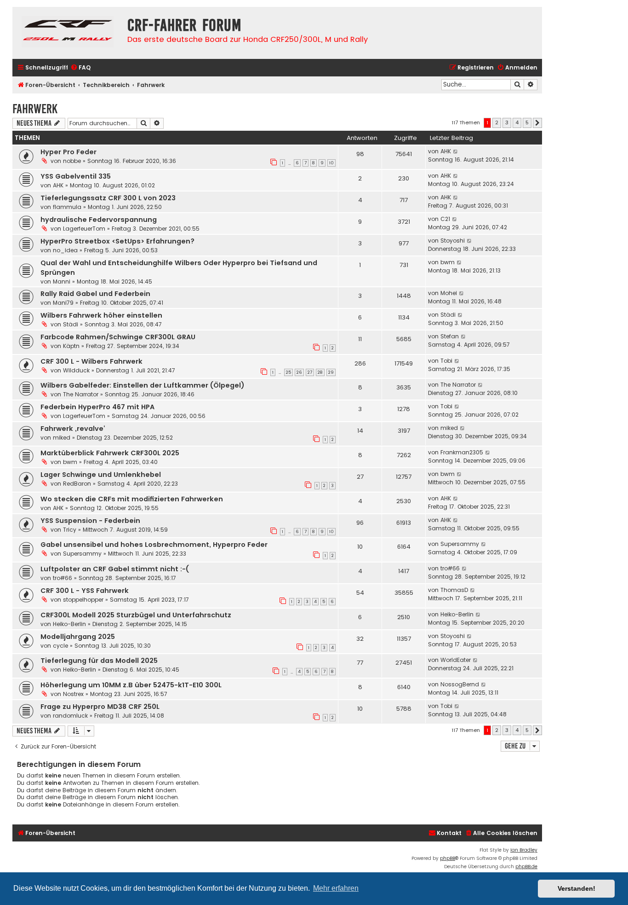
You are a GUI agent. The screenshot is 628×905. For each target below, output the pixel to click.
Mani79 (63, 303)
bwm (447, 262)
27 (310, 372)
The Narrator (80, 394)
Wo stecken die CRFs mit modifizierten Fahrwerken (131, 499)
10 (331, 163)
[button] (537, 123)
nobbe (72, 161)
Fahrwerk (34, 109)
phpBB (447, 858)
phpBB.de (526, 866)
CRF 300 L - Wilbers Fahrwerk (91, 361)
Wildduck (76, 370)
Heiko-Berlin (69, 624)
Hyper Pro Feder (68, 152)
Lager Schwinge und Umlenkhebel (100, 474)
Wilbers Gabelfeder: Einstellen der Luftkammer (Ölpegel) (142, 385)
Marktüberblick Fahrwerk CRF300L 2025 (109, 453)
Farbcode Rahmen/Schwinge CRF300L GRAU (117, 337)
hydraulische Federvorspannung (98, 219)
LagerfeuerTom (84, 228)
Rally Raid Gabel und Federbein (95, 293)
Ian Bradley (523, 850)
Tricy (69, 530)
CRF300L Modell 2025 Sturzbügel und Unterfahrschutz (135, 615)
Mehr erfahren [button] (336, 888)
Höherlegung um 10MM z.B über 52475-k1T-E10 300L (131, 685)
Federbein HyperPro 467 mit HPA (97, 407)
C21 (445, 219)
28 (320, 372)
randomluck (70, 715)
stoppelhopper (83, 599)
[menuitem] (80, 68)
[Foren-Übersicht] (67, 33)
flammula (67, 207)
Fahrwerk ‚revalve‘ (72, 428)
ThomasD (454, 590)
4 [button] (517, 122)
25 (288, 372)
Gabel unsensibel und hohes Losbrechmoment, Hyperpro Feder (154, 544)
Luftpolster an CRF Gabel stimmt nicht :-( (114, 569)
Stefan (449, 336)
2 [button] (496, 122)
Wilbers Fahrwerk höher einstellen (101, 315)
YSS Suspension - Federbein (90, 520)
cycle (60, 646)
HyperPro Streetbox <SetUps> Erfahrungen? (117, 241)
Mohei (448, 293)
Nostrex (73, 694)
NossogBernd (459, 684)
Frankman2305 (461, 452)
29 (331, 372)
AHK (445, 151)
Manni (61, 281)
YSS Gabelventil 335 (75, 176)
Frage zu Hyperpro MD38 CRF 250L (100, 706)
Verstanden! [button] (576, 888)
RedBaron (77, 483)
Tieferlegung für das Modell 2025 (99, 660)
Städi (70, 324)
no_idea (65, 250)
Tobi (446, 361)
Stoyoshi (452, 240)
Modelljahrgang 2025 (77, 636)
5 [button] (527, 122)
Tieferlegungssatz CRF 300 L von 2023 (108, 198)
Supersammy (82, 553)
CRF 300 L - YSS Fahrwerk (84, 590)
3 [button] (506, 122)
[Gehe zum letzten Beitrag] (456, 151)
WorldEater (455, 660)
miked (61, 437)
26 (299, 372)
